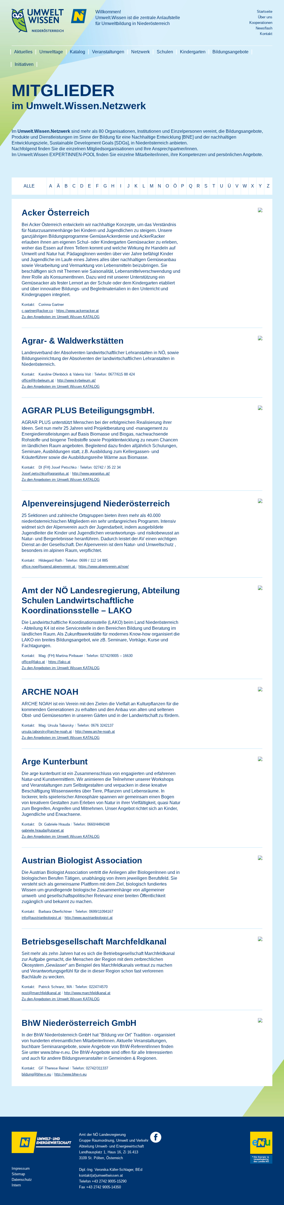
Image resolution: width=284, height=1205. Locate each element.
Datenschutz (22, 1180)
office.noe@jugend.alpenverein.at (49, 566)
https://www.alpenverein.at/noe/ (103, 566)
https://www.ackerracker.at (77, 311)
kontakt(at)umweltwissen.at (101, 1175)
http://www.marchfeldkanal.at (87, 993)
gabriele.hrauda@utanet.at (43, 830)
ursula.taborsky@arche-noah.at (47, 731)
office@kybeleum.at (38, 380)
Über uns (265, 17)
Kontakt (266, 34)
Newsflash (264, 28)
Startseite (264, 11)
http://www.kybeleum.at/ (76, 380)
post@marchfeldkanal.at (41, 993)
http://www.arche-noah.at (95, 731)
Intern (16, 1185)
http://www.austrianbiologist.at (89, 918)
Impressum (21, 1168)
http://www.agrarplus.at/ (91, 473)
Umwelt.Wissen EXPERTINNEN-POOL (56, 154)
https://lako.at (59, 662)
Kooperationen (260, 23)
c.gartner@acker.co (37, 311)
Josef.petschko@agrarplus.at (45, 473)
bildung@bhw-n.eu (36, 1074)
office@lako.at (33, 662)
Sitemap (18, 1174)
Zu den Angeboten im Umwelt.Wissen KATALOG (61, 317)
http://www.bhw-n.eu (70, 1074)
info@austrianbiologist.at (41, 918)
